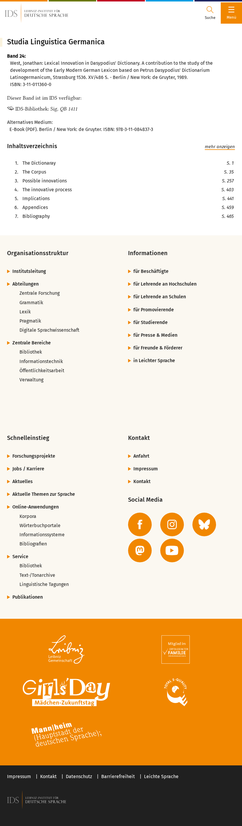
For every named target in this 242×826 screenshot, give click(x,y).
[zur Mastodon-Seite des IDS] (140, 550)
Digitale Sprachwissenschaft (49, 330)
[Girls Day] (66, 692)
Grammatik (31, 302)
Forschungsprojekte (33, 456)
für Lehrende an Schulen (159, 296)
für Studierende (150, 322)
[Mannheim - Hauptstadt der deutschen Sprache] (66, 734)
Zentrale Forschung (39, 293)
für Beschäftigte (151, 271)
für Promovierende (153, 309)
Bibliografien (33, 544)
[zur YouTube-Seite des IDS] (172, 550)
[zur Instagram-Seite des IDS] (172, 524)
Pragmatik (30, 321)
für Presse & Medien (155, 335)
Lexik (25, 312)
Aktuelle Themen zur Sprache (43, 494)
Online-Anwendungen (35, 507)
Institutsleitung (29, 271)
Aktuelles (22, 481)
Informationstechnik (41, 361)
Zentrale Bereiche (31, 343)
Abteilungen (25, 284)
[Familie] (175, 649)
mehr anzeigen (220, 146)
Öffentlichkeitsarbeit (41, 370)
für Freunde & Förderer (157, 348)
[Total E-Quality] (175, 692)
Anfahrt (141, 456)
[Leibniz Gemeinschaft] (66, 649)
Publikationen (27, 597)
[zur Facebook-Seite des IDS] (140, 524)
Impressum (145, 469)
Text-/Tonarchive (37, 575)
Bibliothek (30, 352)
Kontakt (142, 481)
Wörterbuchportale (39, 525)
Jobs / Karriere (28, 469)
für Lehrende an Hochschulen (165, 284)
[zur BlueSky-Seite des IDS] (204, 524)
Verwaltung (31, 380)
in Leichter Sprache (154, 360)
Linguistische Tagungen (44, 584)
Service (20, 556)
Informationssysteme (42, 534)
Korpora (27, 516)
